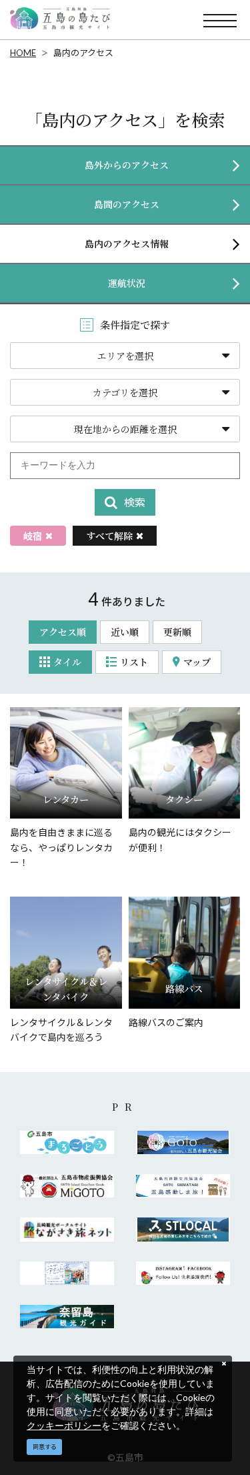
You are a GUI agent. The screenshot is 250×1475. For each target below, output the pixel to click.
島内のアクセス (83, 52)
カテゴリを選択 (125, 392)
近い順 (125, 631)
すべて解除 (109, 535)
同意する (45, 1446)
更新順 (177, 631)
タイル (67, 661)
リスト (134, 661)
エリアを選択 (125, 355)
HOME (23, 52)
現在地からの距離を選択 (125, 429)
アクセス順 (62, 631)
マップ (197, 661)
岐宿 (32, 536)
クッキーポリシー (64, 1425)
